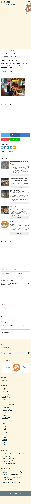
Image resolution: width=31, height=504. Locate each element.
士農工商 (5, 472)
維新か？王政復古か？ (8, 458)
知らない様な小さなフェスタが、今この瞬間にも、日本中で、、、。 (18, 180)
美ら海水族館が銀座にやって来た (19, 162)
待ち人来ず (13, 207)
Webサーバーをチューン (9, 463)
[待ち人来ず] (5, 210)
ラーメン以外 (6, 405)
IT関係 (4, 389)
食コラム (5, 418)
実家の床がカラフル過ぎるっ (14, 274)
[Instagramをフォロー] (11, 147)
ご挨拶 (4, 399)
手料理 (4, 407)
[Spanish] (5, 347)
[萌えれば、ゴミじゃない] (5, 194)
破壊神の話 (5, 482)
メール (3, 310)
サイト (3, 316)
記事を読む (19, 175)
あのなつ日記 (5, 2)
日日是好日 (15, 57)
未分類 (4, 413)
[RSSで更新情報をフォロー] (14, 147)
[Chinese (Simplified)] (6, 347)
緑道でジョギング (7, 461)
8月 (5, 429)
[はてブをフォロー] (8, 147)
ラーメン (5, 402)
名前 (3, 304)
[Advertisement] (15, 32)
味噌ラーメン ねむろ (12, 269)
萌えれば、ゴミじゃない (17, 191)
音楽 (3, 415)
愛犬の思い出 (6, 456)
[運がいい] (5, 224)
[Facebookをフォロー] (5, 147)
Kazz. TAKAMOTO (8, 152)
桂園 (3, 477)
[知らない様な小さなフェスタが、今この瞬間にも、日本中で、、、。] (5, 182)
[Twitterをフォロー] (2, 147)
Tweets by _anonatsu (7, 380)
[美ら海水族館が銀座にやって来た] (5, 165)
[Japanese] (2, 347)
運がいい (12, 221)
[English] (3, 347)
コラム (4, 397)
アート (4, 392)
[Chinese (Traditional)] (8, 347)
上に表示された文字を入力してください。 (13, 326)
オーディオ (5, 394)
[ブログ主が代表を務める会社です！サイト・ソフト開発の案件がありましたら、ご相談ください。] (16, 372)
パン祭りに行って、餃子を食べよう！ (13, 454)
